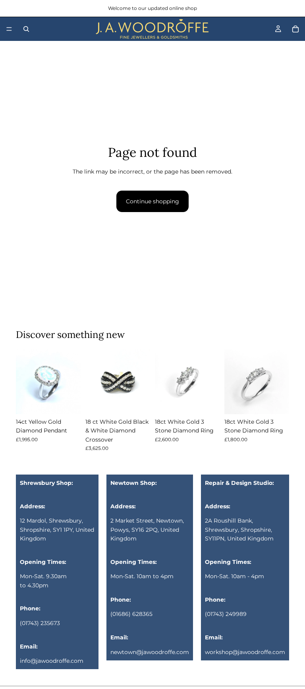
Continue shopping (152, 201)
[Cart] (295, 29)
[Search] (26, 29)
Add (144, 401)
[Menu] (9, 29)
